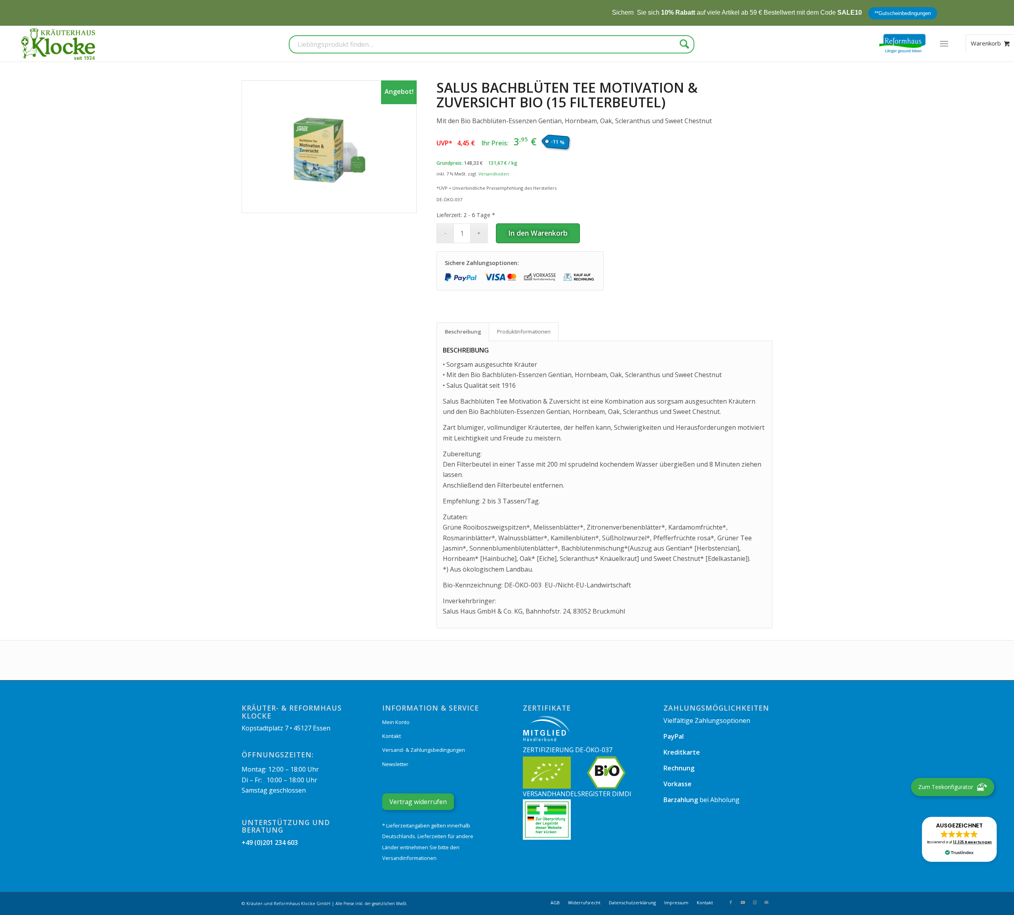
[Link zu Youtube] (743, 902)
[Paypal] (461, 277)
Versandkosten (493, 174)
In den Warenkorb (538, 233)
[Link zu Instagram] (754, 902)
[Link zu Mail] (766, 902)
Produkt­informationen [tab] (524, 331)
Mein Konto (396, 722)
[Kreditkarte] (500, 277)
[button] (959, 839)
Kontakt (391, 736)
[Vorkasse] (540, 277)
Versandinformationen (409, 858)
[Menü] (944, 43)
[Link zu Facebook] (731, 902)
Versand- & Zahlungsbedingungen (423, 749)
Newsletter (395, 764)
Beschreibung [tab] (463, 331)
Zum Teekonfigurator (945, 787)
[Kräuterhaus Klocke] (59, 43)
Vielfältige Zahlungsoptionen (706, 720)
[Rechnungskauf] (579, 277)
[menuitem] (944, 43)
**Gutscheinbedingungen (867, 13)
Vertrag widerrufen (418, 801)
